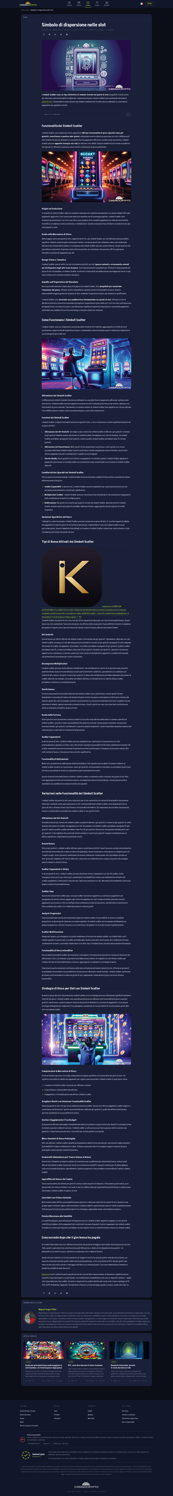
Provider (57, 1415)
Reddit (90, 1411)
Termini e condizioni (128, 1415)
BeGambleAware (34, 1443)
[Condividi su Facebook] (44, 34)
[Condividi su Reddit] (60, 34)
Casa (22, 10)
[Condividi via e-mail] (66, 34)
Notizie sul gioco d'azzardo (29, 1426)
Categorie (57, 1418)
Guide (27, 10)
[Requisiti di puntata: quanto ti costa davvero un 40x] (129, 1350)
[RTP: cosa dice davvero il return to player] (86, 1350)
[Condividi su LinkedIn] (55, 34)
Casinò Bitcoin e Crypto (28, 1411)
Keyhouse (45, 1274)
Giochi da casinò (25, 1415)
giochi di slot (47, 101)
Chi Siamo (125, 1411)
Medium (90, 1415)
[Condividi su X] (49, 34)
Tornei (22, 1418)
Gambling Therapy (60, 1443)
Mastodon (91, 1418)
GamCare (47, 1443)
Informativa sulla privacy (130, 1418)
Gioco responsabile (128, 1422)
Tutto (55, 1411)
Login (149, 3)
